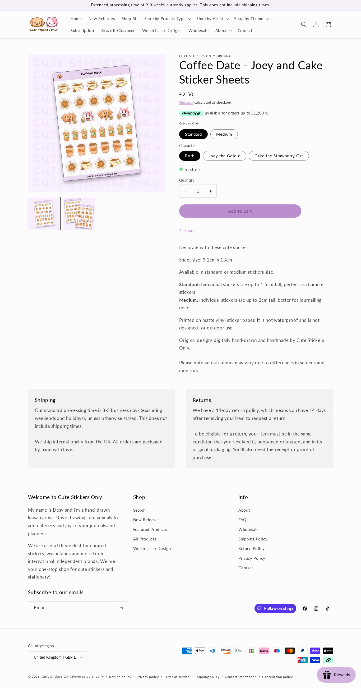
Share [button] (189, 230)
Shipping (186, 102)
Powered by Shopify (88, 676)
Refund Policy (251, 548)
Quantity (186, 180)
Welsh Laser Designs (153, 548)
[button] (167, 19)
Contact (245, 567)
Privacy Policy (251, 558)
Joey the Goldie (224, 155)
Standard (193, 134)
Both (190, 155)
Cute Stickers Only (56, 676)
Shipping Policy (252, 538)
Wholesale (248, 529)
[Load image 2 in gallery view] (79, 214)
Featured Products (150, 529)
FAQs (243, 519)
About (244, 510)
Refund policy (120, 676)
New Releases (146, 519)
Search (139, 510)
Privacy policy (148, 676)
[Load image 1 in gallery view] (44, 214)
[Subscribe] (121, 607)
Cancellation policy (277, 676)
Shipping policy (207, 676)
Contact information (241, 676)
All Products (144, 538)
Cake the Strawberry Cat (278, 155)
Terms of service (176, 676)
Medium (224, 134)
